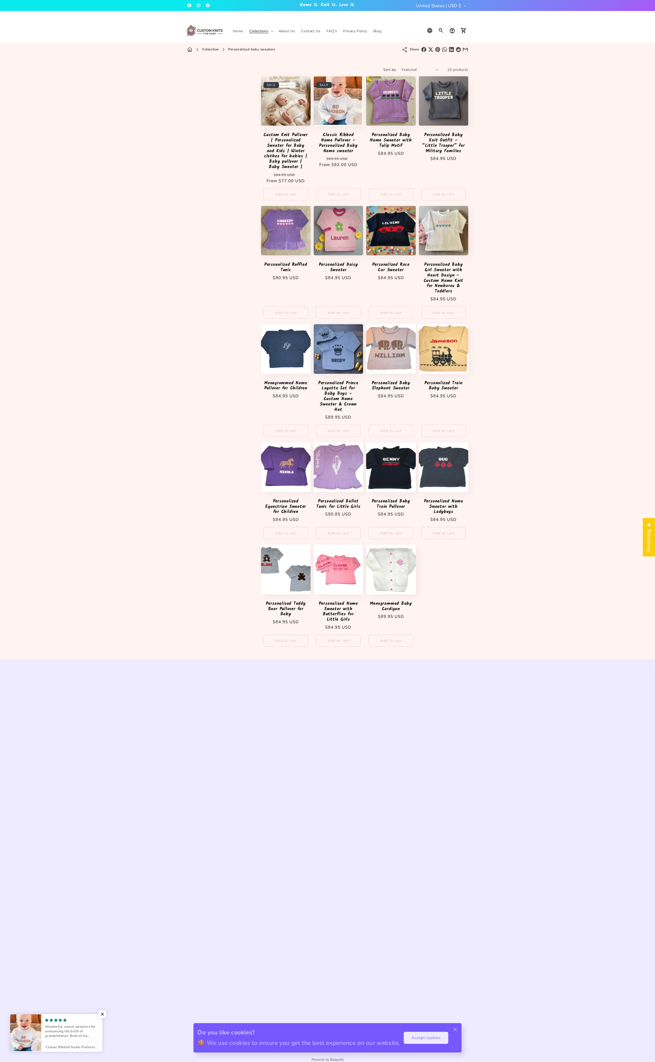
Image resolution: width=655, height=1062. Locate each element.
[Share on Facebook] (424, 49)
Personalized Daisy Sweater (338, 267)
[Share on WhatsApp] (444, 49)
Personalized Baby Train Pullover (391, 504)
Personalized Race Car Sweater (391, 267)
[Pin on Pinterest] (438, 49)
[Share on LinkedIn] (451, 49)
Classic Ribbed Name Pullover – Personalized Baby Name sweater (338, 143)
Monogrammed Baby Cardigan (391, 606)
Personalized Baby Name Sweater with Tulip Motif (391, 140)
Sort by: (390, 69)
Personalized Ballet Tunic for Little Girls (338, 504)
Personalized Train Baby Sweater (443, 386)
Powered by (327, 1059)
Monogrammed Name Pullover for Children (285, 386)
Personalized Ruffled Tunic (285, 267)
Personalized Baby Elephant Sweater (391, 386)
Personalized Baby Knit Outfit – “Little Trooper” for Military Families (443, 143)
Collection (210, 49)
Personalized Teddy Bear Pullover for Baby (286, 609)
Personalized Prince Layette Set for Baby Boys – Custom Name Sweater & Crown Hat (338, 397)
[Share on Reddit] (458, 49)
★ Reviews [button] (649, 537)
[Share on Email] (465, 49)
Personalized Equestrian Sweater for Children (285, 507)
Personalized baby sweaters (251, 49)
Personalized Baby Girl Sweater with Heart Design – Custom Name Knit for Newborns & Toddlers (443, 278)
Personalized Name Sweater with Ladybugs (443, 507)
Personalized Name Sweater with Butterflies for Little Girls (338, 611)
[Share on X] (431, 49)
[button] (261, 31)
